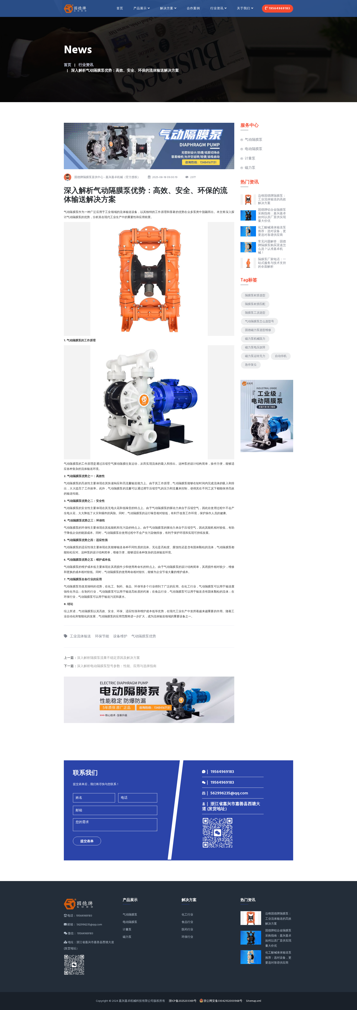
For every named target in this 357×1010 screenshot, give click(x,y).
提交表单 (87, 841)
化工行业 (187, 914)
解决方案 (166, 8)
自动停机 (281, 356)
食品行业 (187, 922)
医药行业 (187, 929)
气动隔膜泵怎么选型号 (259, 321)
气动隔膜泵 (253, 140)
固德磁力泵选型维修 (258, 330)
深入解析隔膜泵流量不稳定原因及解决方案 (108, 658)
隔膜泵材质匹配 (255, 304)
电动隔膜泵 (253, 149)
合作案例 (193, 8)
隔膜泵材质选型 (255, 295)
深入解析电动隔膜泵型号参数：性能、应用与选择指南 (116, 666)
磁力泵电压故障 (255, 347)
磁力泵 (250, 168)
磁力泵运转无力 (255, 356)
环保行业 (187, 937)
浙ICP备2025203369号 (182, 1001)
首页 (120, 8)
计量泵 (250, 158)
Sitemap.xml (253, 1001)
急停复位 (251, 365)
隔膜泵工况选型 (255, 313)
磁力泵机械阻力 (255, 339)
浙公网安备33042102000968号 (223, 1001)
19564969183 (279, 8)
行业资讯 (86, 65)
